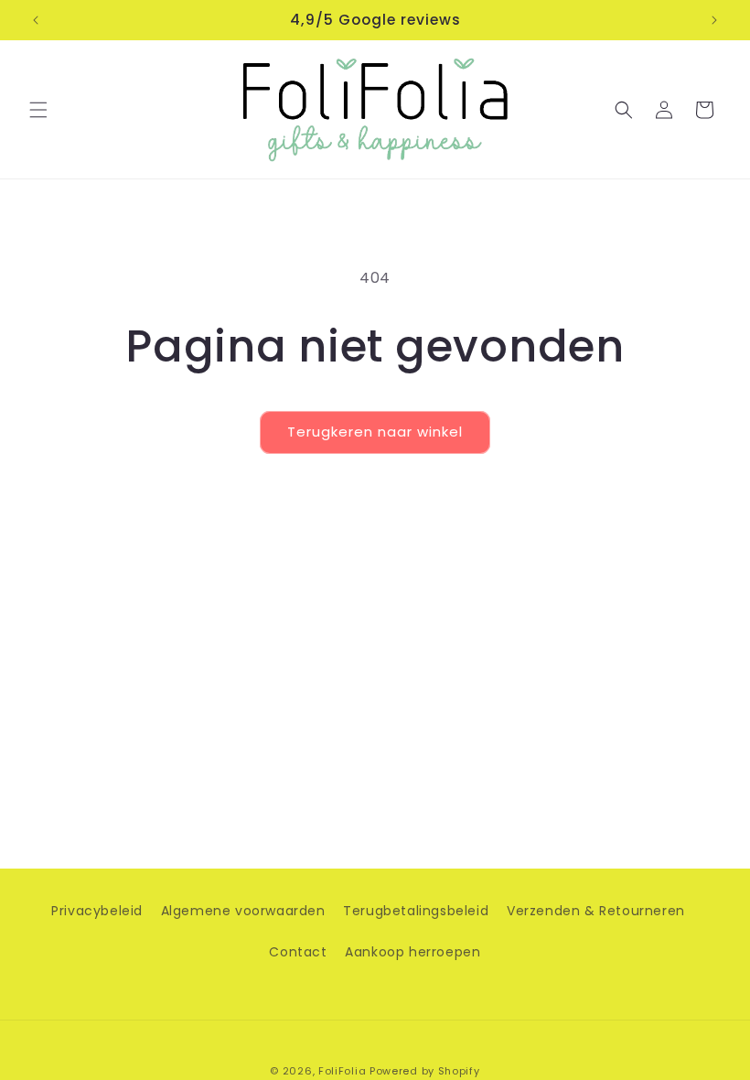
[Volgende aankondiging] (714, 20)
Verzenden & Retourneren (596, 911)
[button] (38, 110)
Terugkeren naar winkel (375, 431)
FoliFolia (342, 1071)
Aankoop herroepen (412, 952)
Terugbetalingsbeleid (415, 911)
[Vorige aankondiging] (36, 20)
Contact (298, 952)
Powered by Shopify (425, 1071)
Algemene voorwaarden (243, 911)
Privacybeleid (97, 911)
